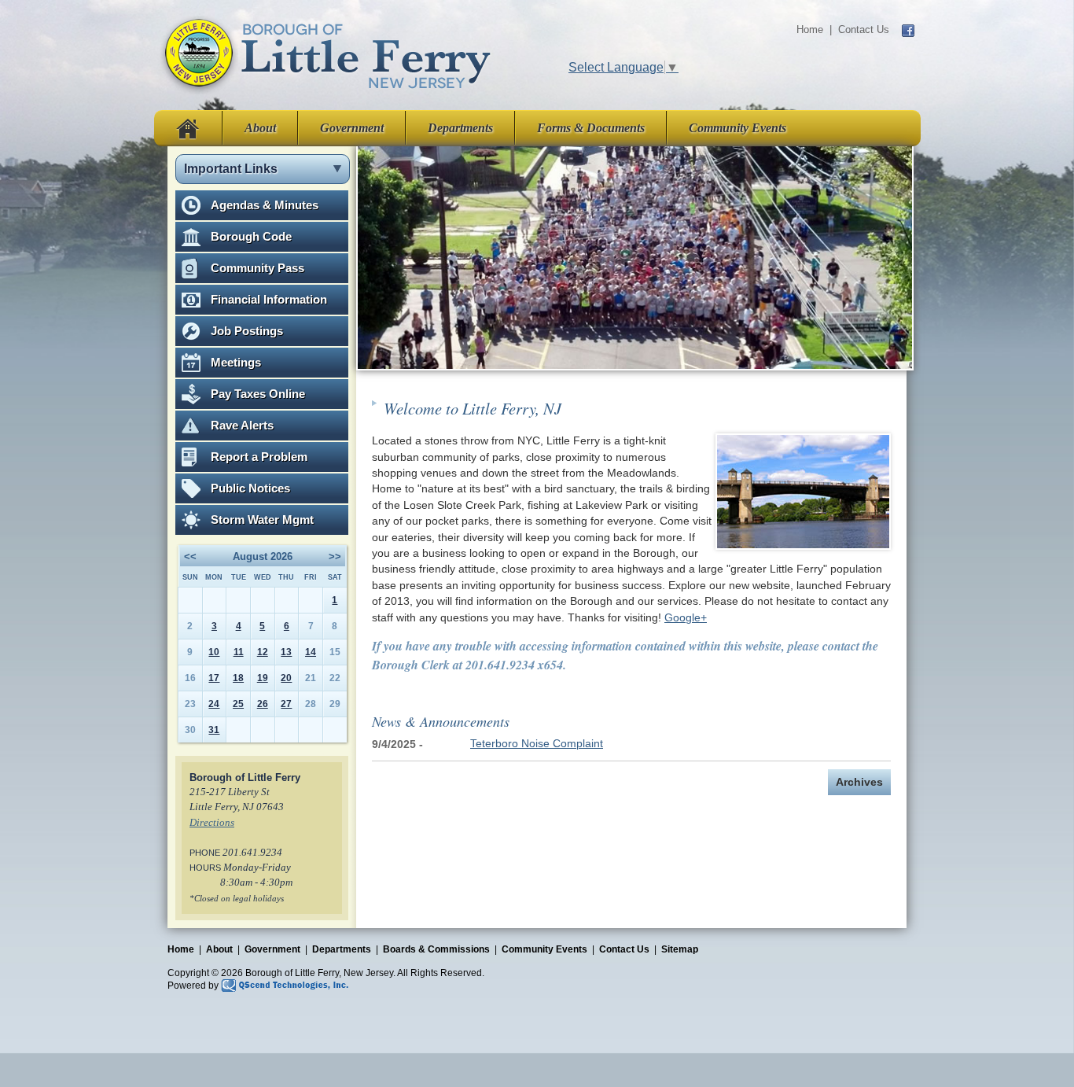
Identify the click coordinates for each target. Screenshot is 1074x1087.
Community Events (737, 127)
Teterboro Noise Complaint (536, 744)
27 (286, 703)
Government (352, 127)
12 (262, 652)
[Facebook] (908, 29)
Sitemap (679, 949)
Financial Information (269, 299)
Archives (859, 782)
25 (238, 703)
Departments (460, 127)
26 (262, 703)
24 (213, 703)
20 (286, 678)
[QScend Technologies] (284, 984)
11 (239, 652)
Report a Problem (259, 456)
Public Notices (250, 488)
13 (286, 652)
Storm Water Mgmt (262, 519)
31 (213, 729)
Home (809, 29)
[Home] (326, 54)
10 (213, 652)
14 (310, 652)
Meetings (236, 362)
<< (190, 556)
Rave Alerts (242, 425)
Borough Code (251, 236)
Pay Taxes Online (258, 393)
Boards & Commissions (436, 949)
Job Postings (247, 330)
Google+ (685, 618)
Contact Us (863, 29)
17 (213, 678)
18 (238, 678)
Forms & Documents (591, 127)
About (260, 127)
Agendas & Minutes (264, 205)
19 (262, 678)
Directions (211, 822)
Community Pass (257, 268)
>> (335, 556)
